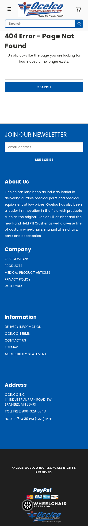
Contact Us (15, 340)
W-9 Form (13, 286)
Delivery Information (23, 326)
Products (13, 265)
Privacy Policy (18, 279)
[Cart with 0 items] (78, 9)
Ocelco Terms (17, 333)
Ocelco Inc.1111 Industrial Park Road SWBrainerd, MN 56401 (28, 399)
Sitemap (11, 347)
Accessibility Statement (25, 354)
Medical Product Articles (27, 272)
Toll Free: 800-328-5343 (25, 411)
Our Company (17, 259)
